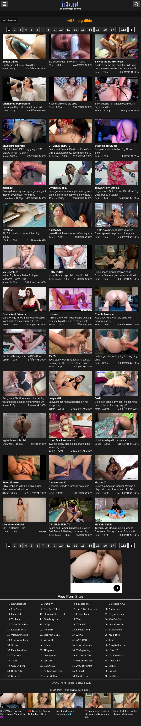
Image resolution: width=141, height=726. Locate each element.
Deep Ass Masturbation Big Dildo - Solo (114, 151)
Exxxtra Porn (115, 629)
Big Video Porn (116, 655)
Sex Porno (16, 609)
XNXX (79, 635)
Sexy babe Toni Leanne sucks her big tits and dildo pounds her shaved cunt (23, 400)
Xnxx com (16, 655)
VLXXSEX (49, 666)
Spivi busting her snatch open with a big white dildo (115, 105)
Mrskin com (82, 676)
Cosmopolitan (50, 655)
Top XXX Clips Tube (86, 609)
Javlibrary (48, 629)
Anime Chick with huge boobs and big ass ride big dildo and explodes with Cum (70, 319)
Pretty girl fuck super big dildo (18, 65)
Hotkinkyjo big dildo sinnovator (112, 440)
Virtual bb (48, 640)
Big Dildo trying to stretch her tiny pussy (20, 235)
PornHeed (16, 614)
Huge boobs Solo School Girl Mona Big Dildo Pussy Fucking (116, 193)
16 (105, 29)
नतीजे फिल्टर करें (9, 20)
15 (97, 29)
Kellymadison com (53, 671)
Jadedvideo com (84, 645)
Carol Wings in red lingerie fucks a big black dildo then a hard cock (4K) (23, 319)
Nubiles (47, 645)
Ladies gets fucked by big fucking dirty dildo (116, 358)
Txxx (78, 619)
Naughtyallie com (117, 645)
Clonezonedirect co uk (54, 614)
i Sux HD (113, 650)
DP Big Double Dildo (13, 527)
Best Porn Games (52, 635)
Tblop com (49, 650)
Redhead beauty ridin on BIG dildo (21, 356)
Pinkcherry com (51, 619)
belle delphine (50, 676)
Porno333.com (83, 629)
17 (112, 29)
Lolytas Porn (82, 614)
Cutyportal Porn (116, 614)
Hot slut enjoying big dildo (63, 103)
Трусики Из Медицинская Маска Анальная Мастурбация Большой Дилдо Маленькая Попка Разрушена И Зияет (116, 529)
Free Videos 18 (116, 624)
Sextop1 (80, 671)
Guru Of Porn (18, 666)
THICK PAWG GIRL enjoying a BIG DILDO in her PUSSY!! (22, 151)
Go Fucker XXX (117, 604)
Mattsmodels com (84, 660)
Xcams (14, 645)
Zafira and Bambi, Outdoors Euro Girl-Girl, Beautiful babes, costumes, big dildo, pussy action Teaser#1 (70, 529)
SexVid (112, 671)
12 (75, 29)
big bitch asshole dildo (14, 440)
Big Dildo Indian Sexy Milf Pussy (67, 61)
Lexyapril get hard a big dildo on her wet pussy (68, 403)
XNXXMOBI (82, 640)
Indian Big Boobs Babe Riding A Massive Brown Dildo (20, 277)
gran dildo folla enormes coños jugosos (70, 233)
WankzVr (48, 604)
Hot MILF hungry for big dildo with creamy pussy (113, 319)
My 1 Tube (114, 635)
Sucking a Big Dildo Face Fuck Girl (22, 107)
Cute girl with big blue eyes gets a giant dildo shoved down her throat (24, 193)
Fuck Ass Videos (19, 650)
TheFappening (83, 650)
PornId (112, 666)
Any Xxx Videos (52, 609)
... (118, 29)
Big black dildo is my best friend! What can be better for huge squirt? (116, 403)
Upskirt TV (114, 660)
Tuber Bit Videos (19, 624)
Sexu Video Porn (19, 640)
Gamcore (15, 676)
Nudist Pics (114, 609)
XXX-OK (81, 624)
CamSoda (113, 676)
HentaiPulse (17, 671)
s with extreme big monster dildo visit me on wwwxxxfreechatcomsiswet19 (115, 67)
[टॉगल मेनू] (4, 4)
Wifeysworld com (19, 635)
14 (90, 29)
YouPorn (15, 619)
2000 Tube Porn (84, 666)
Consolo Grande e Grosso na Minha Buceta (69, 487)
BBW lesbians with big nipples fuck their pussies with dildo (21, 487)
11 (68, 29)
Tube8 (112, 640)
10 (61, 29)
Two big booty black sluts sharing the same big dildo (69, 445)
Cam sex (48, 660)
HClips (47, 624)
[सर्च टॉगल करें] (136, 4)
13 (83, 29)
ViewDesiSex (115, 619)
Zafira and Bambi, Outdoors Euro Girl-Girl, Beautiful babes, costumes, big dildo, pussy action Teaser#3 (70, 151)
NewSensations (18, 604)
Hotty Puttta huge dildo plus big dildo (69, 275)
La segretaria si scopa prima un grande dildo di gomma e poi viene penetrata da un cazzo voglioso (70, 193)
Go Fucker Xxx (83, 655)
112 (123, 29)
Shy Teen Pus (82, 604)
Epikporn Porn (18, 629)
